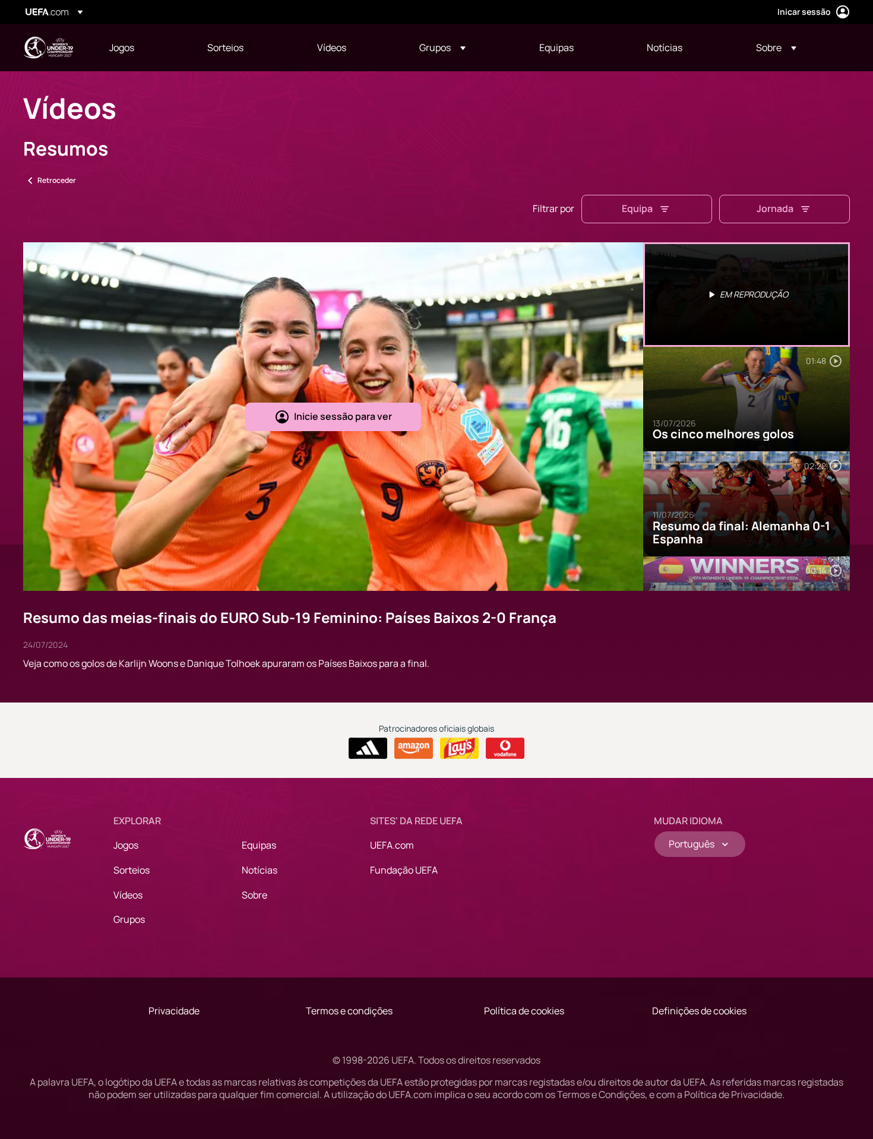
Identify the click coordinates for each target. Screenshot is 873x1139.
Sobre (254, 894)
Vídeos (128, 894)
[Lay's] (459, 748)
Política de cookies (524, 1010)
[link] (122, 47)
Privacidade (174, 1010)
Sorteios (131, 870)
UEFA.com (392, 845)
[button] (442, 47)
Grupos (129, 919)
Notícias (259, 870)
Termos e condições (349, 1010)
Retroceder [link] (56, 180)
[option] (746, 294)
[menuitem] (143, 47)
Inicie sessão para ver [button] (343, 416)
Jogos (125, 845)
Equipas (259, 845)
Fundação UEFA (404, 870)
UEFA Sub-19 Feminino (48, 47)
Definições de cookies (699, 1010)
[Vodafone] (505, 748)
